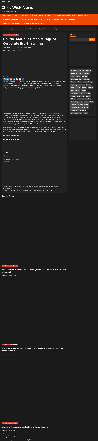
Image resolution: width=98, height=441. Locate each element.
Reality (73, 96)
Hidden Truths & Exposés (10, 16)
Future (88, 85)
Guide (78, 87)
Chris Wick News (17, 7)
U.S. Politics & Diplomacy (11, 23)
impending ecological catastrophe (35, 88)
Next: (28, 190)
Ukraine (73, 104)
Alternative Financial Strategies (63, 19)
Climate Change (76, 79)
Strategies (87, 99)
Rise (78, 96)
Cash (72, 76)
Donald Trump (87, 82)
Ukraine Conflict (83, 104)
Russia (88, 96)
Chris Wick (7, 47)
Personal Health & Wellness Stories (57, 16)
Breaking (86, 73)
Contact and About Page (9, 436)
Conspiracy (86, 79)
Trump (86, 102)
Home (3, 434)
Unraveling (74, 110)
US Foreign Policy (76, 113)
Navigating (74, 93)
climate (84, 76)
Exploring (74, 85)
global (73, 87)
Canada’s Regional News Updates (32, 16)
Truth (92, 102)
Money (83, 90)
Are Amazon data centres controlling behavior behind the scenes (25, 427)
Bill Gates (74, 73)
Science (73, 99)
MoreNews (24, 440)
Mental (77, 90)
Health (84, 87)
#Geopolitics (87, 70)
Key (72, 90)
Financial (81, 85)
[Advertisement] (34, 101)
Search (73, 35)
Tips (81, 102)
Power (89, 93)
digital (80, 82)
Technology (74, 102)
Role (83, 96)
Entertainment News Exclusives (39, 19)
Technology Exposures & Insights (14, 19)
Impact (90, 87)
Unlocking (85, 107)
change (78, 76)
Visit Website (7, 159)
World (85, 113)
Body (80, 73)
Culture (73, 82)
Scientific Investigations (81, 16)
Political (82, 93)
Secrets (79, 99)
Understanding (75, 107)
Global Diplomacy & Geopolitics (33, 23)
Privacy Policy (5, 438)
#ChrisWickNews (76, 70)
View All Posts (15, 159)
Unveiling (83, 110)
